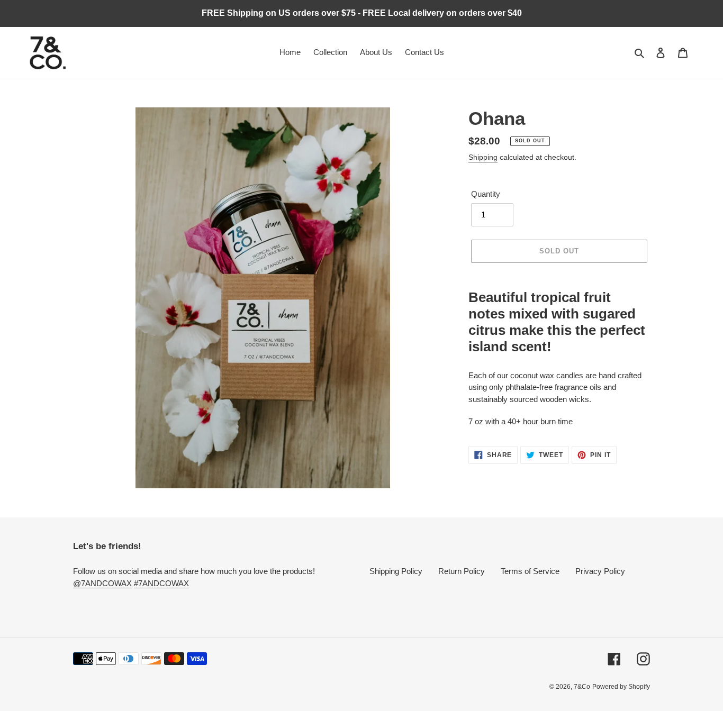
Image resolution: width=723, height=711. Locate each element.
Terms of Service (530, 571)
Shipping (483, 157)
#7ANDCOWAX (161, 583)
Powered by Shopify (621, 686)
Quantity (485, 193)
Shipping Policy (395, 571)
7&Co (582, 686)
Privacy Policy (600, 571)
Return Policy (461, 571)
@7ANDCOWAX (102, 583)
